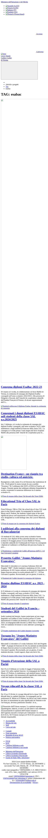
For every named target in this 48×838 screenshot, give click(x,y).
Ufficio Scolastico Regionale (16, 753)
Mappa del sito (11, 723)
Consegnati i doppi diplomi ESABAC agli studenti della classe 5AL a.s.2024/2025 (23, 416)
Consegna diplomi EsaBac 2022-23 (21, 386)
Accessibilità (10, 721)
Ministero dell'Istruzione (14, 751)
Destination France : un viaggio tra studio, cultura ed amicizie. (22, 475)
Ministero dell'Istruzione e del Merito (14, 2)
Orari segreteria (11, 733)
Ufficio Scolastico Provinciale (16, 756)
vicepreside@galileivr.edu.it (26, 780)
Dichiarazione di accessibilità (20, 782)
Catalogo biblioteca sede (15, 745)
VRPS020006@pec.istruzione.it (15, 778)
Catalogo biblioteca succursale (17, 747)
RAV (7, 743)
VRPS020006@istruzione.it (24, 776)
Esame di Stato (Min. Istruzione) (17, 758)
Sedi (7, 725)
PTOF (8, 741)
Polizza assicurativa (13, 737)
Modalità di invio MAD (14, 735)
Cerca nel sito (11, 727)
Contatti (8, 731)
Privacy (35, 782)
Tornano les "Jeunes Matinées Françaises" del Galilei (19, 637)
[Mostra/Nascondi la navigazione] (19, 70)
